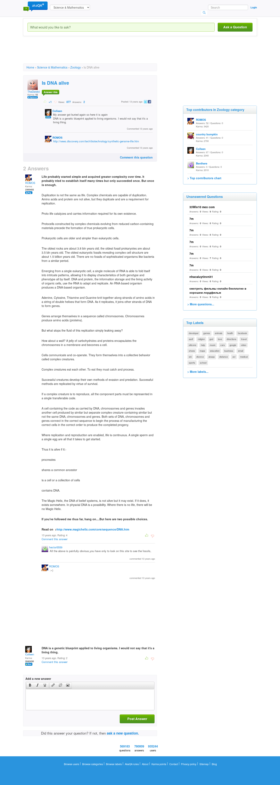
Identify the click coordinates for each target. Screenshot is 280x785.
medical (244, 356)
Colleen (57, 111)
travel (244, 339)
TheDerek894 (35, 92)
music (213, 345)
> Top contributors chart (204, 178)
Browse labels (114, 764)
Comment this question (136, 157)
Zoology (75, 67)
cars (222, 345)
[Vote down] (55, 101)
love (220, 339)
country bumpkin (207, 134)
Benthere (201, 163)
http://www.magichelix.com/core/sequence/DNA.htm (93, 529)
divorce (200, 356)
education (215, 350)
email (240, 350)
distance (223, 356)
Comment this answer (54, 539)
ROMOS (57, 137)
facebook (242, 333)
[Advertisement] (97, 53)
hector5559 (55, 547)
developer (194, 333)
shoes (192, 350)
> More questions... (200, 304)
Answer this (51, 92)
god (211, 339)
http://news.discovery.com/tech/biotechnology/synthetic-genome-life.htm (96, 141)
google (233, 345)
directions (231, 339)
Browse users (71, 764)
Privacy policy (188, 764)
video (243, 345)
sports (192, 362)
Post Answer (137, 718)
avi (233, 356)
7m (191, 219)
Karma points (158, 764)
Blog (214, 764)
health (230, 333)
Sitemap (204, 764)
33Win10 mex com (202, 207)
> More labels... (197, 372)
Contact (173, 764)
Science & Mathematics (52, 67)
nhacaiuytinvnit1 (201, 277)
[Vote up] (45, 101)
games (206, 333)
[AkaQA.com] (35, 6)
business (228, 350)
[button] (30, 685)
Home (30, 67)
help (203, 345)
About (145, 764)
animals (218, 333)
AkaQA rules (132, 764)
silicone (192, 345)
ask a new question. (123, 733)
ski (190, 356)
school (203, 362)
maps (202, 350)
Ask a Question (235, 27)
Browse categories (92, 764)
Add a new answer (38, 679)
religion (201, 339)
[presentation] (30, 685)
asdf (191, 339)
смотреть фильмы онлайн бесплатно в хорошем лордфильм (217, 290)
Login (253, 7)
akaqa (211, 356)
